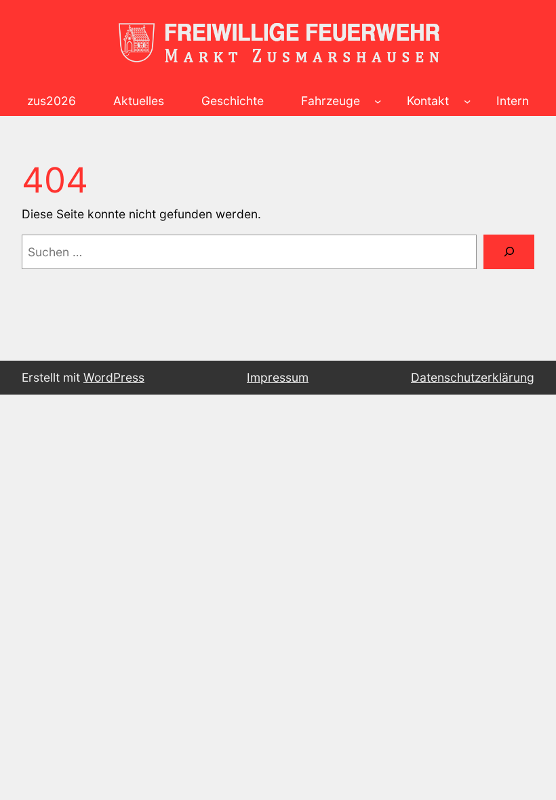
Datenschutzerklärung (472, 377)
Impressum (278, 377)
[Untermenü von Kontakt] (467, 100)
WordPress (113, 377)
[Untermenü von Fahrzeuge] (377, 100)
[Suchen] (508, 252)
